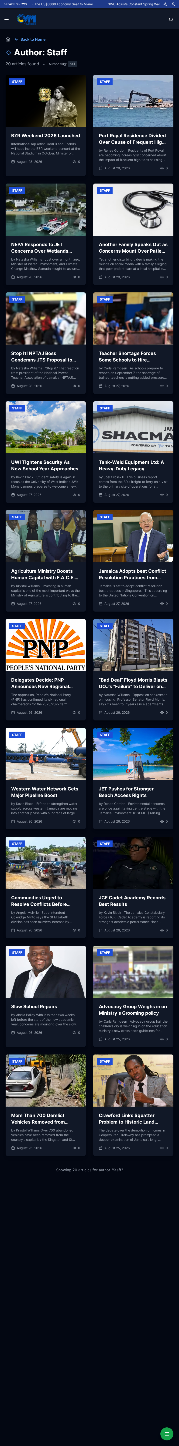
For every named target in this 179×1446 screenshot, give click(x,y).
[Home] (8, 39)
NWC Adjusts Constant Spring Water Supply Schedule (117, 4)
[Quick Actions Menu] (166, 1433)
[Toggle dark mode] (163, 4)
